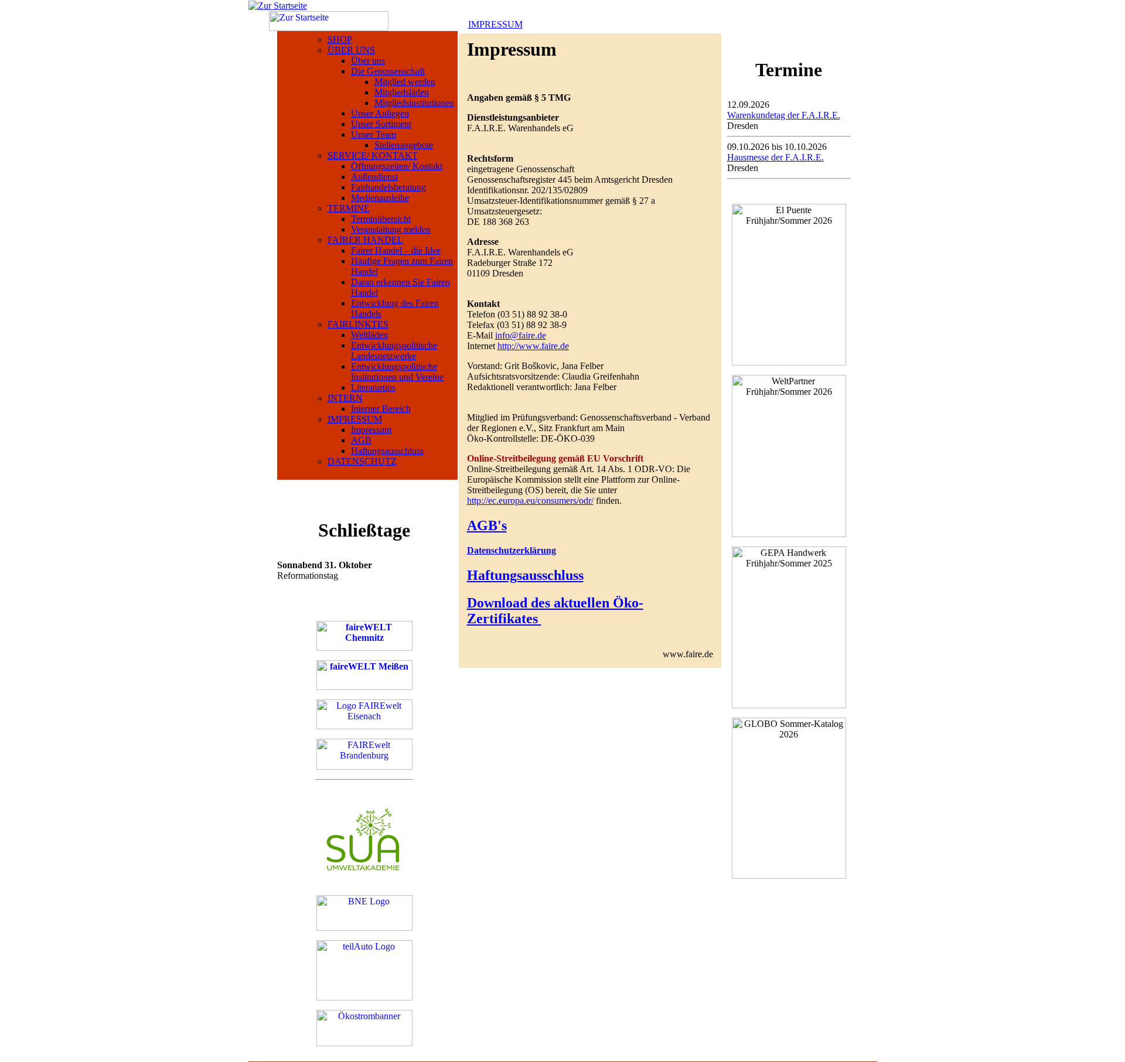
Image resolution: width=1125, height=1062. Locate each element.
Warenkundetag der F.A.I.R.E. (783, 115)
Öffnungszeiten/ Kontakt (396, 166)
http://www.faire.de (533, 346)
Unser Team (373, 134)
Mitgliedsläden (401, 92)
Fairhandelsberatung (388, 187)
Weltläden (369, 335)
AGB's (487, 525)
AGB (361, 440)
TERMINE (349, 208)
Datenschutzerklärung (511, 550)
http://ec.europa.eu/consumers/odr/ (530, 501)
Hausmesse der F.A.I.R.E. (775, 157)
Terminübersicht (381, 219)
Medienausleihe (380, 198)
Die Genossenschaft (388, 71)
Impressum (371, 430)
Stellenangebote (403, 145)
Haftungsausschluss (387, 451)
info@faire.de (520, 335)
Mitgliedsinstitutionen (414, 103)
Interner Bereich (381, 409)
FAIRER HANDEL (365, 240)
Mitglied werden (404, 82)
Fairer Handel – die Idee (396, 250)
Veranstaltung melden (391, 229)
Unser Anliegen (380, 113)
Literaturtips (373, 387)
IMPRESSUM (355, 419)
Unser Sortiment (381, 124)
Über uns (368, 61)
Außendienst (374, 177)
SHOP (340, 40)
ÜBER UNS (351, 50)
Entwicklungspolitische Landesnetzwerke (394, 350)
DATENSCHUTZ (362, 461)
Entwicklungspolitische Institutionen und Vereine (397, 371)
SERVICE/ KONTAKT (373, 156)
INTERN (345, 398)
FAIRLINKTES (358, 324)
